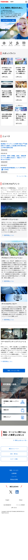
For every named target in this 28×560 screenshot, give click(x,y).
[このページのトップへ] (25, 557)
